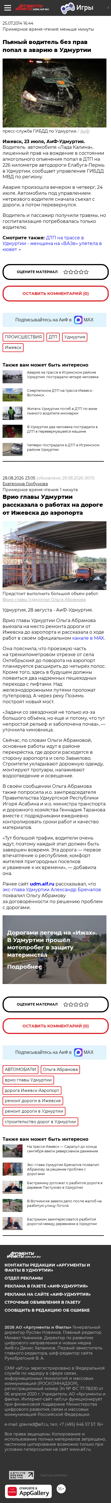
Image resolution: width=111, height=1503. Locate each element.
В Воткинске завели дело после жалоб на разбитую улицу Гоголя (64, 1203)
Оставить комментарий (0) (55, 293)
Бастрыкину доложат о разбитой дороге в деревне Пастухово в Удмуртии (64, 1185)
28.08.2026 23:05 (19, 478)
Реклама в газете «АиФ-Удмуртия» (46, 1286)
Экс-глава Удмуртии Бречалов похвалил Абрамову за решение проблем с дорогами (63, 1169)
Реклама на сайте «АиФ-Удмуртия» (48, 1294)
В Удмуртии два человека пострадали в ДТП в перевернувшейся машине (62, 429)
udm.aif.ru (42, 884)
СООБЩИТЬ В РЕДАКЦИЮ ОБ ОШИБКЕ (47, 1310)
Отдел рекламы (24, 1278)
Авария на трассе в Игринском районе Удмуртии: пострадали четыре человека (62, 374)
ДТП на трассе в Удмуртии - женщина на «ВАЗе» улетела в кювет (52, 243)
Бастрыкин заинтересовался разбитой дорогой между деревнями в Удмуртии (62, 1221)
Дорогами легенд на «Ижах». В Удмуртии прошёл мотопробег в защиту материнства (52, 943)
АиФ (85, 131)
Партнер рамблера (53, 1475)
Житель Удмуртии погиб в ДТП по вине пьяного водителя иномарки (62, 411)
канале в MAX (88, 638)
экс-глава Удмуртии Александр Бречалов (52, 889)
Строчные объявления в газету (43, 1302)
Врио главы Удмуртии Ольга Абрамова (44, 599)
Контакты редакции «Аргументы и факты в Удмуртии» (47, 1268)
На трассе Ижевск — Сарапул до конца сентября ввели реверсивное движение (62, 1148)
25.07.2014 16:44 (18, 23)
